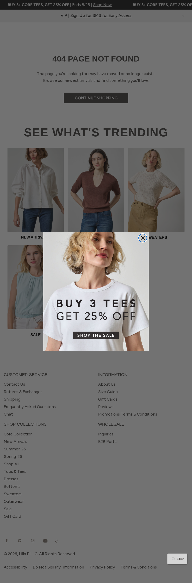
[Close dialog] (143, 238)
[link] (96, 291)
